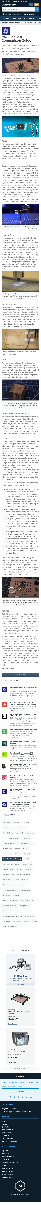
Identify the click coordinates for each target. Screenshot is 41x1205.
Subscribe (20, 1092)
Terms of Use (7, 1174)
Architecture (17, 921)
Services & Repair (9, 1141)
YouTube (31, 1097)
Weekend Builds (8, 869)
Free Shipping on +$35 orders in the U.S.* (14, 1)
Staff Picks (21, 18)
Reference (6, 885)
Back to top (20, 1076)
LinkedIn (22, 1097)
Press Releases (20, 828)
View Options (12, 1024)
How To (26, 859)
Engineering (26, 838)
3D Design (26, 822)
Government (7, 1139)
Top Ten (19, 869)
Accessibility (7, 1177)
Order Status (8, 1157)
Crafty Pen (27, 854)
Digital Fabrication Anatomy (12, 859)
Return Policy (8, 1168)
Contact (5, 1154)
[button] (20, 14)
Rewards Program (10, 1163)
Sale (14, 18)
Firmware (16, 822)
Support (5, 1136)
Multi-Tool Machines (9, 906)
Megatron (18, 854)
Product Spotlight (25, 890)
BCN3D (25, 848)
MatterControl (7, 828)
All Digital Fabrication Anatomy (11, 22)
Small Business (8, 833)
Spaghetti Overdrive (27, 900)
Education (28, 869)
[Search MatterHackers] (37, 9)
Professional (8, 1130)
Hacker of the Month (9, 926)
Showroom (7, 1127)
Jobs (4, 1165)
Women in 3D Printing (24, 874)
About (5, 1151)
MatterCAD (19, 833)
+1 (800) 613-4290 (9, 1109)
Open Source (7, 854)
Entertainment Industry (10, 843)
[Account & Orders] (31, 4)
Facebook (10, 1097)
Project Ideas (7, 880)
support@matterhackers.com (16, 1112)
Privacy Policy (8, 1171)
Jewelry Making (14, 838)
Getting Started (24, 906)
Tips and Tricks (27, 864)
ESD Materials (7, 848)
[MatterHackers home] (9, 5)
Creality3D (6, 921)
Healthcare (6, 911)
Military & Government (10, 900)
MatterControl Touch (27, 843)
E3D (4, 838)
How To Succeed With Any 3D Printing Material (18, 916)
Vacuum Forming (18, 885)
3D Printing (6, 822)
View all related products (20, 1068)
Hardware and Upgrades (11, 864)
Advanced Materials (21, 880)
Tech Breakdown (8, 874)
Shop (4, 1121)
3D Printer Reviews (27, 22)
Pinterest (26, 1097)
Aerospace (6, 895)
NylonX (17, 848)
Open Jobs (16, 895)
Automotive (30, 833)
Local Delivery (8, 1160)
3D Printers (30, 18)
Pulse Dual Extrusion (9, 890)
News (4, 1124)
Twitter (14, 1097)
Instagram (18, 1097)
